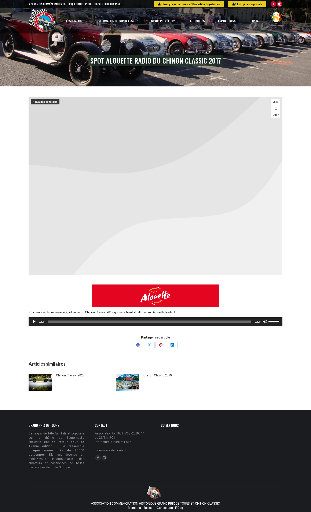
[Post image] (40, 382)
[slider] (274, 321)
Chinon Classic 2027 (70, 375)
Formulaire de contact (111, 450)
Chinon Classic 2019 (157, 375)
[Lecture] (34, 321)
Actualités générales (45, 101)
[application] (155, 321)
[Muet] (265, 321)
